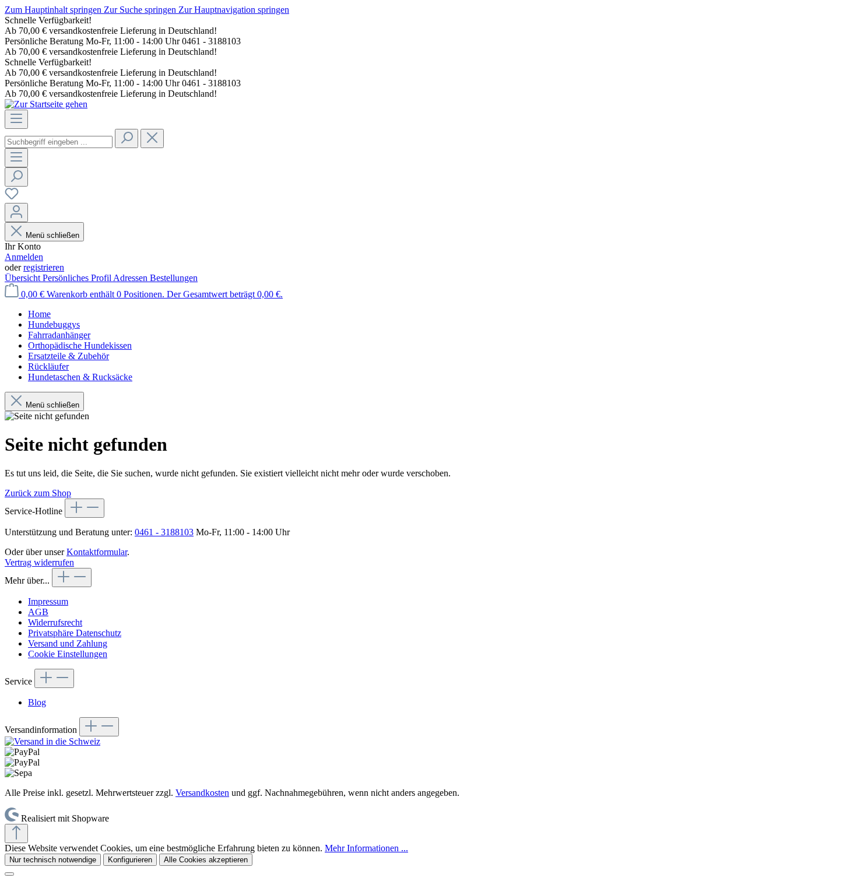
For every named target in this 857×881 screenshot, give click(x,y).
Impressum (48, 601)
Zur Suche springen (141, 10)
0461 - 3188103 (164, 532)
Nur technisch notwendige (52, 859)
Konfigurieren (130, 859)
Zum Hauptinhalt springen (54, 10)
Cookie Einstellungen (67, 654)
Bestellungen (174, 278)
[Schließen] (9, 874)
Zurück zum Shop (38, 493)
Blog (37, 702)
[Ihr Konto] (16, 212)
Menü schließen (52, 235)
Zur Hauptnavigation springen (233, 10)
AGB (38, 612)
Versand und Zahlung (67, 643)
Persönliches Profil (78, 278)
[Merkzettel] (12, 197)
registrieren (43, 267)
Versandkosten (202, 793)
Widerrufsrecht (55, 622)
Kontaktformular (96, 552)
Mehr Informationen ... (366, 848)
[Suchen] (126, 138)
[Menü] (16, 119)
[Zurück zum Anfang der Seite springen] (16, 833)
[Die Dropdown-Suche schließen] (152, 138)
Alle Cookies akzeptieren (206, 859)
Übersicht (24, 278)
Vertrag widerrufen (39, 562)
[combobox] (59, 142)
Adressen (131, 278)
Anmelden (24, 257)
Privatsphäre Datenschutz (74, 633)
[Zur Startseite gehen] (46, 104)
